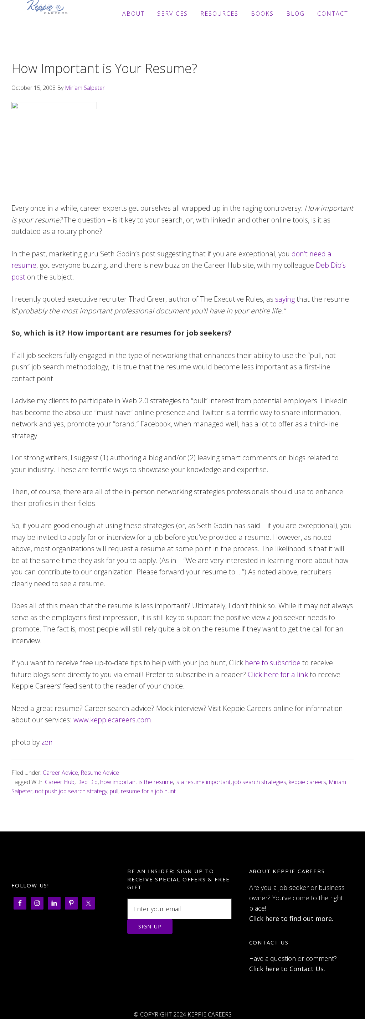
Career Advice (60, 773)
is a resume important (203, 782)
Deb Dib (87, 782)
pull (114, 791)
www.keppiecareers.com (112, 719)
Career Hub (59, 782)
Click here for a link (278, 674)
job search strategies (259, 782)
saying (285, 299)
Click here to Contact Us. (287, 968)
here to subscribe (272, 662)
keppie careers (307, 782)
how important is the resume (136, 782)
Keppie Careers (47, 13)
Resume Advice (100, 773)
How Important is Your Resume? (104, 68)
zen (47, 742)
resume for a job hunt (148, 791)
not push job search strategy (71, 791)
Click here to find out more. (291, 918)
